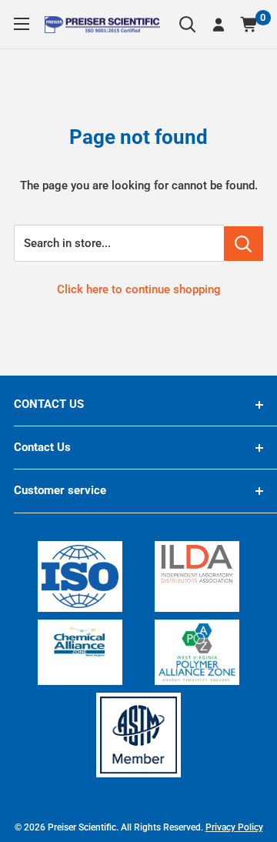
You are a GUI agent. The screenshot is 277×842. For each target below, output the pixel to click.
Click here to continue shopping (139, 289)
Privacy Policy (234, 827)
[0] (250, 24)
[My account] (218, 24)
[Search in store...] (243, 243)
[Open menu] (21, 24)
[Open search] (187, 24)
